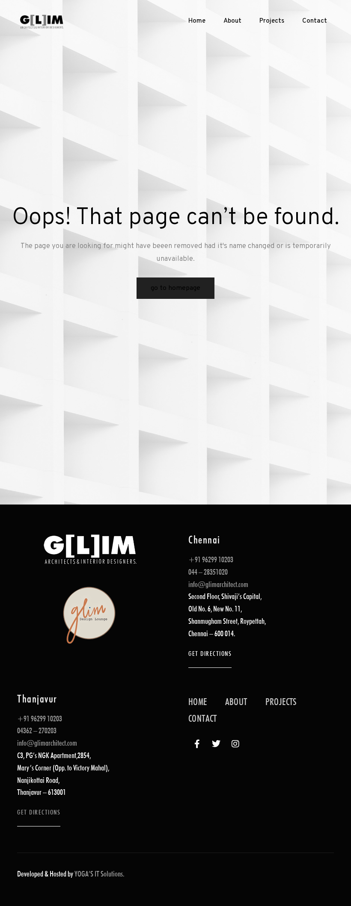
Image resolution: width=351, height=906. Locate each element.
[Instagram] (235, 744)
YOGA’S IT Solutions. (99, 873)
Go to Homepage (175, 288)
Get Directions (210, 654)
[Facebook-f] (196, 744)
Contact (314, 21)
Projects (271, 21)
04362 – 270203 (37, 730)
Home (196, 21)
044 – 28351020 (208, 571)
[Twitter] (216, 744)
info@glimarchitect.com (218, 584)
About (232, 21)
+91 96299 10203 (210, 559)
